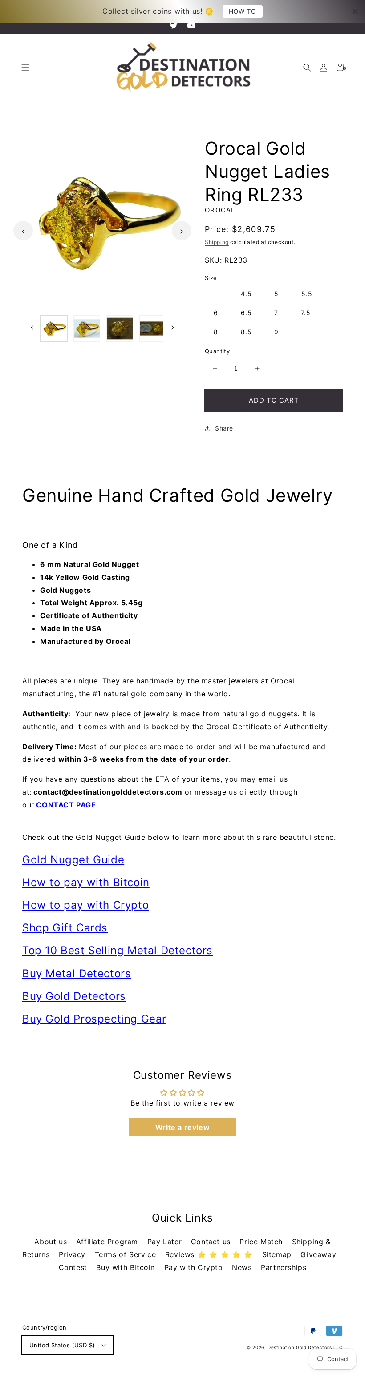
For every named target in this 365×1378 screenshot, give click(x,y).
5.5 (306, 293)
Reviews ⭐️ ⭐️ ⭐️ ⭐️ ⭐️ (210, 1254)
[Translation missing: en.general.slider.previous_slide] (23, 230)
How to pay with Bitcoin (86, 882)
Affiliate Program (108, 1241)
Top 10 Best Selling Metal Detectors (117, 950)
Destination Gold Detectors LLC (305, 1347)
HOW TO (242, 11)
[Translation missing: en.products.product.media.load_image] (54, 328)
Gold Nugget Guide (73, 859)
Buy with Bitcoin (126, 1267)
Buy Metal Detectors (76, 973)
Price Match (262, 1241)
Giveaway (318, 1254)
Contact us (212, 1241)
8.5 (246, 332)
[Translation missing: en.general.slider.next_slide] (181, 230)
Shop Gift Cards (65, 927)
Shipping (217, 242)
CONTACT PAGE (66, 804)
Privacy (73, 1254)
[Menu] (25, 67)
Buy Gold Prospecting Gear (94, 1018)
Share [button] (224, 428)
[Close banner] (355, 11)
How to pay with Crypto (85, 905)
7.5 (306, 312)
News (243, 1267)
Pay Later (165, 1241)
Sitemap (278, 1254)
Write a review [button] (182, 1127)
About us (51, 1241)
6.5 (246, 312)
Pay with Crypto (195, 1267)
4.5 (246, 293)
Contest (74, 1267)
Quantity (217, 351)
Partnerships (283, 1267)
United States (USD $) (62, 1345)
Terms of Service (126, 1254)
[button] (307, 67)
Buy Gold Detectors (74, 996)
